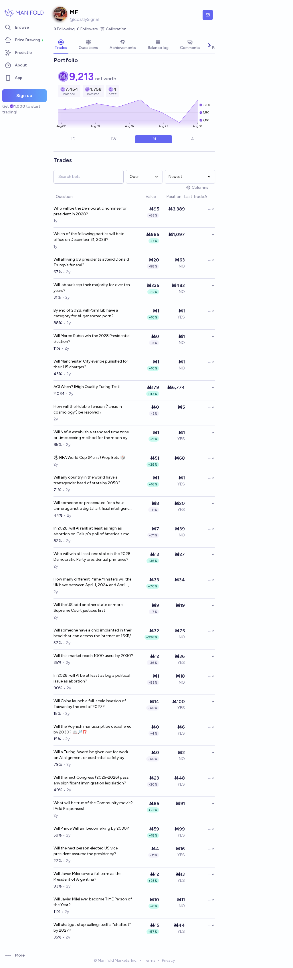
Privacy (168, 960)
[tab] (61, 45)
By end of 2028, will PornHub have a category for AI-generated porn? (86, 313)
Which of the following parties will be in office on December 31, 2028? (89, 236)
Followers (87, 29)
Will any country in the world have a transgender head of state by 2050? (87, 480)
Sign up (24, 95)
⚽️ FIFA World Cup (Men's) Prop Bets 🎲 (89, 457)
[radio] (73, 139)
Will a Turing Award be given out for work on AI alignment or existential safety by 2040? (91, 755)
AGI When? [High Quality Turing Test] (87, 386)
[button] (143, 197)
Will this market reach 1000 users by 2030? (93, 655)
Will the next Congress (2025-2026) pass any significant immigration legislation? (91, 780)
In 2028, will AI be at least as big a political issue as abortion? (92, 678)
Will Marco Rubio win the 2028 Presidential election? (92, 338)
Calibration (116, 29)
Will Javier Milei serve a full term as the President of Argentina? (87, 876)
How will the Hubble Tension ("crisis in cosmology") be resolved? (88, 409)
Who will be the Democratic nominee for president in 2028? (90, 211)
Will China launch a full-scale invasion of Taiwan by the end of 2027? (90, 704)
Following (64, 29)
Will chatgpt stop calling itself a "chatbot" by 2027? (92, 927)
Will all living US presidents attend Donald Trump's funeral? (91, 262)
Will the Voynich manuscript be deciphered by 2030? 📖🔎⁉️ (93, 729)
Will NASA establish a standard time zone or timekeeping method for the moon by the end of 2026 (91, 435)
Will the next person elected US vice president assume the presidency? (86, 851)
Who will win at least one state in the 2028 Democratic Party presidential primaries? (92, 556)
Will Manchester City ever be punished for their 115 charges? (91, 364)
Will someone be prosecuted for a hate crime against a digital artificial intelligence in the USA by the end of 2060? (93, 505)
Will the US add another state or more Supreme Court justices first (88, 607)
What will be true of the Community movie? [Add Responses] (93, 805)
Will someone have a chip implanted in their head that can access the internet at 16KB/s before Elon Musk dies (93, 633)
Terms (149, 960)
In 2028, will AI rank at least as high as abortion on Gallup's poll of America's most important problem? (93, 531)
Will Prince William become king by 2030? (91, 828)
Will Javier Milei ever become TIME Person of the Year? (93, 902)
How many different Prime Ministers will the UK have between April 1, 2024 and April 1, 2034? (92, 582)
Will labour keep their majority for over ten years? (92, 287)
